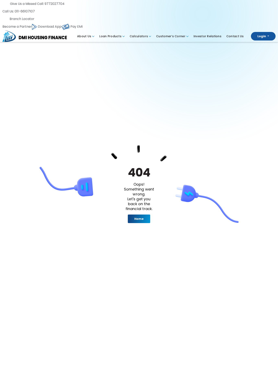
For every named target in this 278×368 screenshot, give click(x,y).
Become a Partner (17, 26)
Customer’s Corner (170, 36)
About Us (84, 36)
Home (139, 219)
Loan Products (110, 36)
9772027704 (54, 3)
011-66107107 (25, 11)
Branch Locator (22, 18)
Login (262, 36)
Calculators (139, 36)
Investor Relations (207, 36)
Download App (49, 26)
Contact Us (235, 36)
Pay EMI (76, 26)
